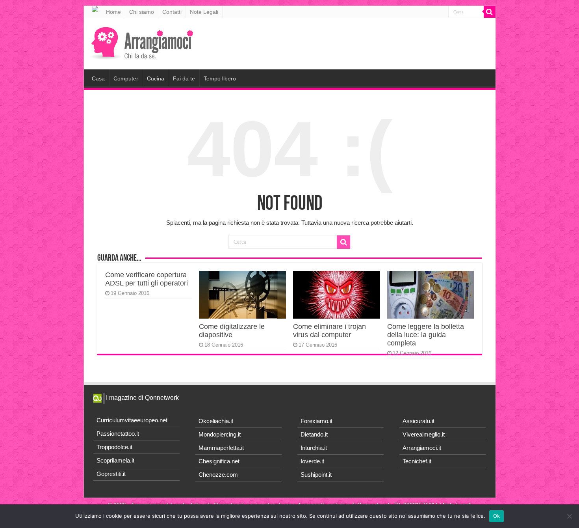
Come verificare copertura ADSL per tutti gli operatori (146, 279)
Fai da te (184, 78)
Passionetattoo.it (117, 433)
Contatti (172, 12)
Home (113, 12)
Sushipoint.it (316, 474)
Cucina (155, 78)
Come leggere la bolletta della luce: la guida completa (425, 335)
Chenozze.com (218, 474)
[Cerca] (489, 12)
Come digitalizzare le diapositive (232, 331)
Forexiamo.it (316, 421)
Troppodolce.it (114, 447)
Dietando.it (314, 434)
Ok (496, 516)
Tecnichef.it (417, 461)
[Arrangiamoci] (143, 42)
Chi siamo (141, 12)
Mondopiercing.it (220, 434)
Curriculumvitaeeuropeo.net (131, 420)
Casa (98, 78)
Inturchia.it (314, 447)
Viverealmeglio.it (424, 434)
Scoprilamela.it (115, 460)
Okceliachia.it (216, 421)
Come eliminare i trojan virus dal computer (329, 331)
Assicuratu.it (418, 421)
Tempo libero (220, 78)
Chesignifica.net (219, 461)
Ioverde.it (312, 461)
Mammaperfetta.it (221, 447)
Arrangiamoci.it (422, 447)
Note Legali (204, 12)
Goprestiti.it (111, 473)
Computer (125, 78)
